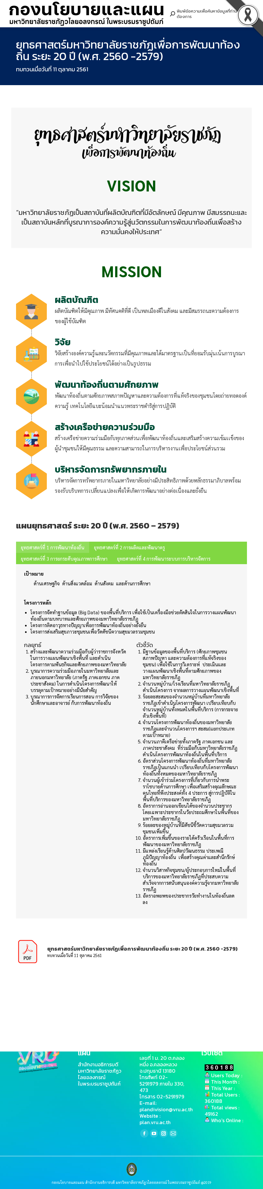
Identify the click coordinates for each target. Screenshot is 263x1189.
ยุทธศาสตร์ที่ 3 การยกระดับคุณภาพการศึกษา (64, 558)
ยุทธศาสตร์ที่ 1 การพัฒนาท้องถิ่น (52, 547)
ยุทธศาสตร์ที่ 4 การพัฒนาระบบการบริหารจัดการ (163, 558)
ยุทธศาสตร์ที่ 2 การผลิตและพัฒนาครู (129, 547)
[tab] (52, 547)
